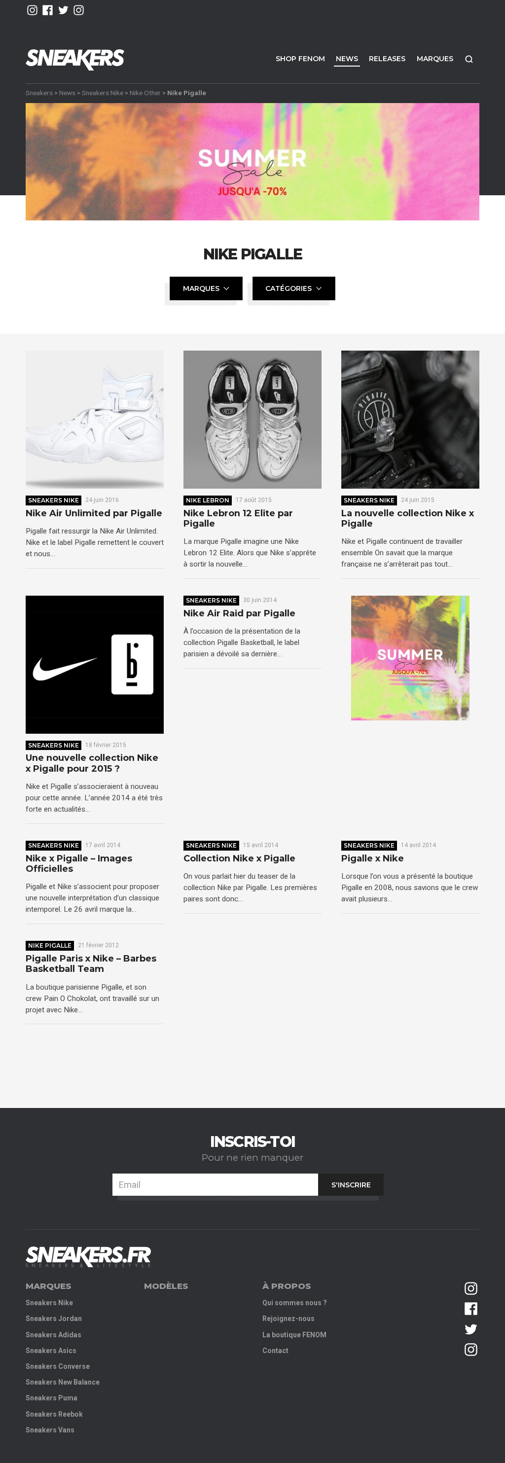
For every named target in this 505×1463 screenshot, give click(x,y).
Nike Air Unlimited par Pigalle (94, 513)
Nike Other (145, 93)
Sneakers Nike (102, 93)
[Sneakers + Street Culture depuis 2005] (88, 1257)
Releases (387, 58)
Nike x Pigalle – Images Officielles (79, 864)
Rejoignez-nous (288, 1318)
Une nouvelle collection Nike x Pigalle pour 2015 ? (92, 763)
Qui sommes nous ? (294, 1303)
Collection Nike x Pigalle (239, 859)
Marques (435, 58)
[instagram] (32, 10)
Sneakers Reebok (54, 1414)
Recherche (469, 59)
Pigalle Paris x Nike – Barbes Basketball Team (91, 964)
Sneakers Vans (50, 1430)
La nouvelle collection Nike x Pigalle (407, 519)
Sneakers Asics (51, 1351)
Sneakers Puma (51, 1398)
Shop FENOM (300, 58)
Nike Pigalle (50, 945)
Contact (275, 1351)
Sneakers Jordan (54, 1318)
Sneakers (39, 93)
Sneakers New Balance (63, 1382)
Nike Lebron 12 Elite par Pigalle (238, 519)
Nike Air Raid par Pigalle (239, 613)
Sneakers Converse (58, 1366)
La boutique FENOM (294, 1335)
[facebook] (47, 10)
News (347, 58)
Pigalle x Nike (372, 859)
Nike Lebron (207, 500)
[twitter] (63, 10)
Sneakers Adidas (53, 1335)
